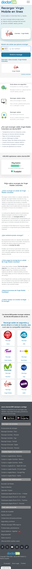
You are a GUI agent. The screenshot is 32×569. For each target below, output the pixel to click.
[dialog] (6, 568)
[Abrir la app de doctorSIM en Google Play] (23, 418)
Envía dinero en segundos (18, 84)
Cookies (23, 563)
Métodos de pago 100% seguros (11, 524)
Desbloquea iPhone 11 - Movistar (12, 503)
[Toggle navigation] (28, 2)
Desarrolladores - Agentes (10, 531)
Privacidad (7, 563)
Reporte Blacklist (6, 487)
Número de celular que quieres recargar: (14, 44)
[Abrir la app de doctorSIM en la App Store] (9, 418)
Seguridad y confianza (8, 521)
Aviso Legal (15, 563)
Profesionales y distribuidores (10, 528)
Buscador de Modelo (7, 484)
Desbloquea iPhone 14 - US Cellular (13, 497)
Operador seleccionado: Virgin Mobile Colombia (14, 60)
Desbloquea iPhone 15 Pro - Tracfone (14, 500)
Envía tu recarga (16, 55)
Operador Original (6, 490)
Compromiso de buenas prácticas (11, 518)
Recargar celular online (17, 98)
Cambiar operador (26, 74)
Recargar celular (15, 112)
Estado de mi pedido (7, 511)
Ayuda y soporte (6, 515)
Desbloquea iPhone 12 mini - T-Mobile (14, 493)
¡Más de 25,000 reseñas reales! (10, 541)
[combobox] (5, 48)
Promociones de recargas (9, 428)
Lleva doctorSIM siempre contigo (14, 407)
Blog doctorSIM (6, 534)
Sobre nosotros (6, 538)
